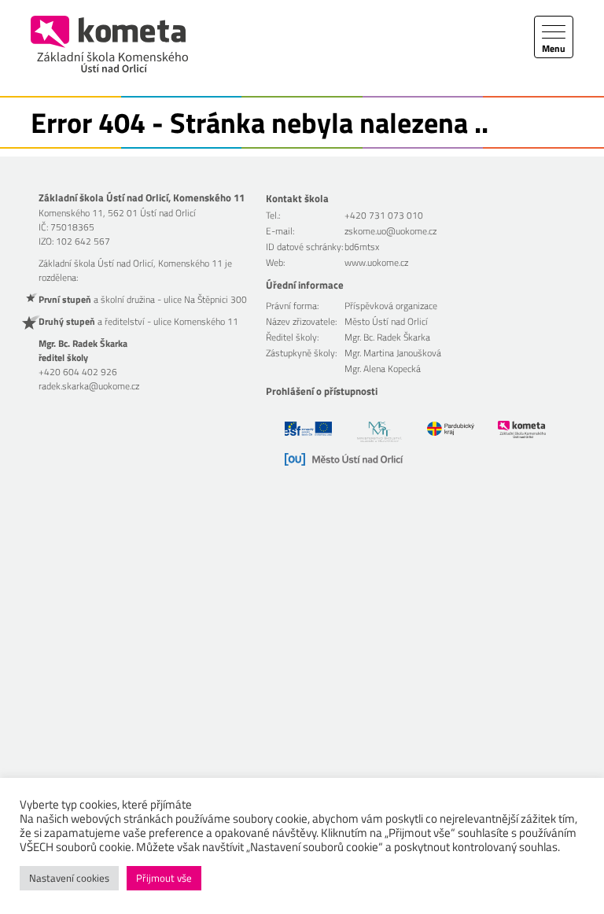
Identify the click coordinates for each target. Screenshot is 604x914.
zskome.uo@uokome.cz (390, 230)
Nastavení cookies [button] (69, 878)
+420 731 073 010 (383, 215)
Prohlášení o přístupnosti (322, 391)
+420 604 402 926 (78, 371)
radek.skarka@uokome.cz (89, 385)
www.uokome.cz (376, 262)
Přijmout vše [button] (164, 878)
